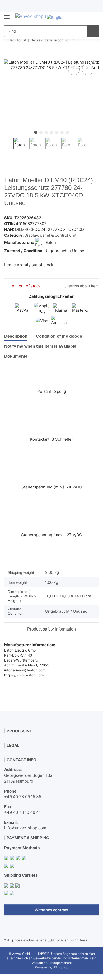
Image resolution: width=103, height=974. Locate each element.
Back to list (17, 40)
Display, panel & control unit (50, 235)
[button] (77, 17)
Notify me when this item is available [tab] (40, 346)
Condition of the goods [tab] (59, 336)
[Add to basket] (8, 56)
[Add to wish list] (87, 69)
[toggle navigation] (7, 15)
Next (93, 146)
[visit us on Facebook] (9, 928)
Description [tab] (15, 336)
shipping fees (76, 940)
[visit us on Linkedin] (22, 928)
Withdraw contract (51, 910)
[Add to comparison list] (74, 69)
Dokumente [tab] (15, 356)
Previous (8, 146)
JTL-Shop (60, 967)
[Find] (93, 31)
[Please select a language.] (58, 17)
